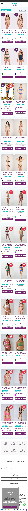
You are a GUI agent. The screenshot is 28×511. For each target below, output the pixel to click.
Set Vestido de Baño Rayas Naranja (7, 317)
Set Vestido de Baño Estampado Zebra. (20, 138)
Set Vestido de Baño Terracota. (7, 245)
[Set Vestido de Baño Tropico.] (20, 198)
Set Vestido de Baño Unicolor (7, 173)
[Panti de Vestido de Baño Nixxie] (20, 307)
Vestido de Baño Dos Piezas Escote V (20, 31)
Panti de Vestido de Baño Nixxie (20, 317)
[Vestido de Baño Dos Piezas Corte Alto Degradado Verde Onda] (7, 21)
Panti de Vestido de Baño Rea (7, 388)
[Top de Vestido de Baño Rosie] (7, 412)
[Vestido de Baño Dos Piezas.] (7, 56)
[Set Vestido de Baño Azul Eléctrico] (20, 270)
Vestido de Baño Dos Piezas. (7, 66)
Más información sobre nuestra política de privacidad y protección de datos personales (10, 502)
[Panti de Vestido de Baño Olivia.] (7, 342)
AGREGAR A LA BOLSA (7, 42)
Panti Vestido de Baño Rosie (20, 388)
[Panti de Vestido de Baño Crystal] (20, 412)
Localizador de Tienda (15, 479)
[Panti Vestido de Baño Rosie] (20, 377)
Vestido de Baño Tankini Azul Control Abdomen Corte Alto (20, 66)
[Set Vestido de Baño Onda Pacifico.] (20, 91)
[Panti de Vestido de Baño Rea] (7, 377)
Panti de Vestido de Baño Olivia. (7, 352)
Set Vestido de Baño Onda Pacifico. (20, 102)
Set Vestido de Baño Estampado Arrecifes (7, 138)
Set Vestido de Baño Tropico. (20, 208)
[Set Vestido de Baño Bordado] (7, 91)
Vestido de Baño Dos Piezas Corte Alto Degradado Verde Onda (7, 31)
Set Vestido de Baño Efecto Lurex (7, 208)
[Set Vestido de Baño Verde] (7, 270)
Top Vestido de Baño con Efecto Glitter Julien (20, 352)
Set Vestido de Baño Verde (7, 281)
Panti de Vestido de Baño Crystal (20, 423)
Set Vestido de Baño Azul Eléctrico (20, 281)
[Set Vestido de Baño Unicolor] (7, 162)
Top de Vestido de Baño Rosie (7, 423)
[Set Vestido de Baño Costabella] (20, 234)
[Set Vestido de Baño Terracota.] (7, 234)
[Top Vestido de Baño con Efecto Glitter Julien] (20, 342)
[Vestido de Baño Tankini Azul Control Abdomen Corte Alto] (20, 56)
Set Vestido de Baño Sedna (20, 173)
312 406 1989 (20, 494)
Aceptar (10, 506)
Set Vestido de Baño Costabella (20, 245)
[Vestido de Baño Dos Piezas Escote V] (20, 21)
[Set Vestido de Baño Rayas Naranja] (7, 307)
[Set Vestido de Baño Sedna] (20, 162)
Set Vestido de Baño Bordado (7, 102)
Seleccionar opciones (9, 39)
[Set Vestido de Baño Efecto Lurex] (7, 198)
